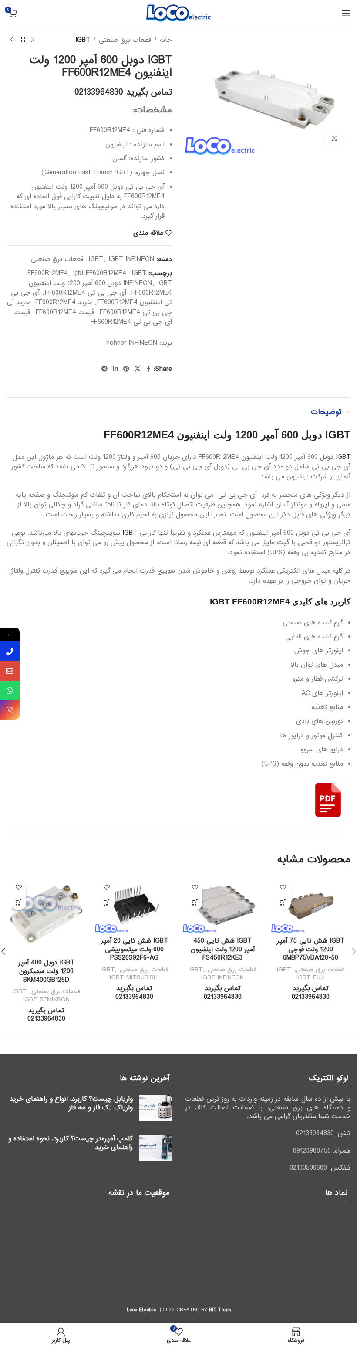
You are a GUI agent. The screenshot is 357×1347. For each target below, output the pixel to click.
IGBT (82, 40)
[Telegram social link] (104, 369)
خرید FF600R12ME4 (63, 302)
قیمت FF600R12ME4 (65, 312)
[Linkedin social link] (115, 369)
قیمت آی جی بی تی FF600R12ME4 (93, 317)
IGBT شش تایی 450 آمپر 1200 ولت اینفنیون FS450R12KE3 (223, 949)
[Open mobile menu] (346, 13)
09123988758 (312, 1151)
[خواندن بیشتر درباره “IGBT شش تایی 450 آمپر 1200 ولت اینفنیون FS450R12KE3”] (194, 902)
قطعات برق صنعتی (125, 40)
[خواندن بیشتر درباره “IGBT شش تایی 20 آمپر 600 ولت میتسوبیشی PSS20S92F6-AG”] (107, 902)
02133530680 (308, 1168)
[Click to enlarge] (334, 139)
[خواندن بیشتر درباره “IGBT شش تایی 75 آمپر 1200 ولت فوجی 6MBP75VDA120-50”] (283, 902)
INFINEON (142, 343)
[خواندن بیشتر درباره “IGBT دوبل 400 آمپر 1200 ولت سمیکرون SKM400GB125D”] (18, 902)
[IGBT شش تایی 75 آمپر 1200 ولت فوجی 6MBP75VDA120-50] (311, 904)
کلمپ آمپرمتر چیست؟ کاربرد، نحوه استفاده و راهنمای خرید (70, 1143)
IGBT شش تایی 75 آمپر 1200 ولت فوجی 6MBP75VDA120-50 (310, 949)
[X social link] (137, 369)
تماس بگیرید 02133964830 (123, 92)
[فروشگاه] (22, 40)
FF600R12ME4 (47, 273)
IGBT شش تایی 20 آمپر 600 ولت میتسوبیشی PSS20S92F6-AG (134, 949)
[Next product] (12, 40)
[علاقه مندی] (283, 887)
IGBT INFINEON (131, 259)
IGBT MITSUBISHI (134, 977)
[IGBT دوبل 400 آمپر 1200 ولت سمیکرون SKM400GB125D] (46, 915)
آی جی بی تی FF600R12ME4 (85, 293)
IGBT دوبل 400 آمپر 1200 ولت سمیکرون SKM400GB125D (46, 971)
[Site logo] (178, 12)
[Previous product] (32, 40)
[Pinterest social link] (126, 369)
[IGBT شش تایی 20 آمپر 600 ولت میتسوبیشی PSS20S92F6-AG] (135, 904)
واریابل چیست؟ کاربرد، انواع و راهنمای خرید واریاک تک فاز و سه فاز (71, 1103)
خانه (166, 40)
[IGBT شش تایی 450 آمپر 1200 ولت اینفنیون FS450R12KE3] (223, 904)
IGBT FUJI (310, 977)
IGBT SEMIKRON (46, 999)
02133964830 (315, 1133)
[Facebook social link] (148, 369)
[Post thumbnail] (155, 1108)
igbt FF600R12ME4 (99, 273)
